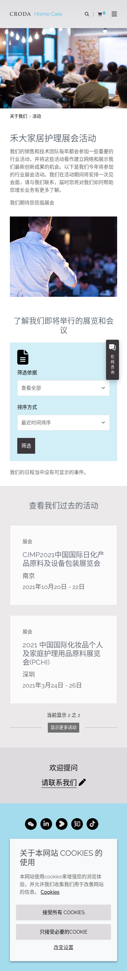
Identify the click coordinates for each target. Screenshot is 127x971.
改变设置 (63, 947)
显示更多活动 (63, 727)
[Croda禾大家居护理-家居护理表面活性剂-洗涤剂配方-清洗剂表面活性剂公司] (36, 14)
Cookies (50, 892)
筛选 (26, 446)
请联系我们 (59, 782)
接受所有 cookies (64, 912)
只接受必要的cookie (64, 932)
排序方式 (27, 407)
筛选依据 (27, 373)
